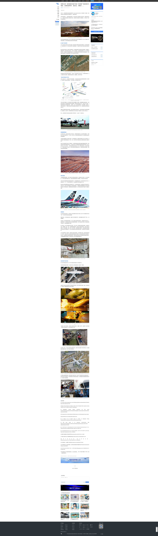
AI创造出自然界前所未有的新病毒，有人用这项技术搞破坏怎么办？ (75, 501)
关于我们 (66, 526)
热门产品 (73, 526)
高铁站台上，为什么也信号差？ (84, 518)
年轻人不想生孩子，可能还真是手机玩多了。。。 (65, 519)
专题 (58, 15)
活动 (58, 16)
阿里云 (68, 533)
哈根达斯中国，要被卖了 (94, 62)
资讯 (58, 10)
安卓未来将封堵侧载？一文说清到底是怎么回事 (65, 501)
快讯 (58, 8)
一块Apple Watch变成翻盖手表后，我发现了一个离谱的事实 (84, 501)
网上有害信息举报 (95, 533)
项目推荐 (62, 526)
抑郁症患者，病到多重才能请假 (75, 509)
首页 (58, 7)
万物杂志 (62, 7)
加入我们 (66, 529)
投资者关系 (62, 529)
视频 (58, 13)
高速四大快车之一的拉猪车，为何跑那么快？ (84, 510)
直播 (58, 11)
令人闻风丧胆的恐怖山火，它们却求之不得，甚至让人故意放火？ (65, 510)
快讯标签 (73, 529)
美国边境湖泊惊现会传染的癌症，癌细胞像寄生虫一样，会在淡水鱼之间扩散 (75, 519)
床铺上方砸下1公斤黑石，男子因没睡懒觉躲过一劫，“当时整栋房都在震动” (96, 28)
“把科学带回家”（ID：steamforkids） (72, 451)
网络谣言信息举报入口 (63, 531)
